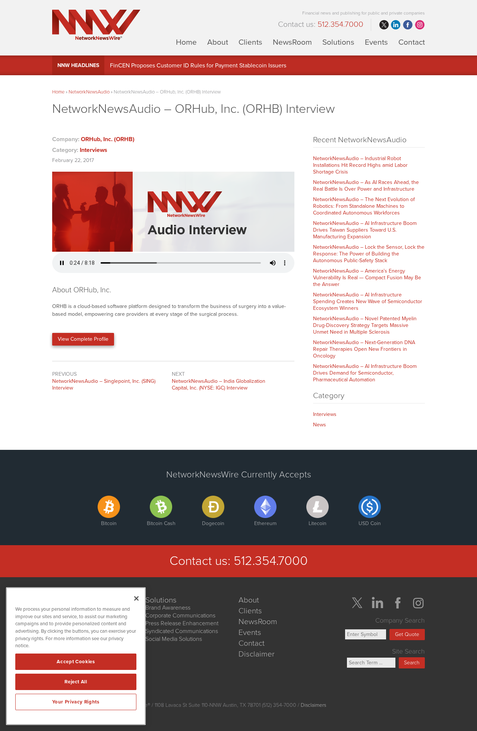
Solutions (338, 42)
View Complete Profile (83, 339)
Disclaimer (256, 654)
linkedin (396, 25)
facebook (408, 25)
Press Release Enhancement (181, 623)
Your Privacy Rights (75, 702)
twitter (384, 25)
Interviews (93, 150)
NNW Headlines (78, 65)
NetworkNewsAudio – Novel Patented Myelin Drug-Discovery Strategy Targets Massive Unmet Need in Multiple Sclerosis (365, 325)
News (319, 425)
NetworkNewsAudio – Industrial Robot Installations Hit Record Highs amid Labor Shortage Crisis (360, 165)
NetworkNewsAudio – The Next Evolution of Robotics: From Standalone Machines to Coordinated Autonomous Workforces (364, 206)
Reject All (75, 682)
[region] (76, 656)
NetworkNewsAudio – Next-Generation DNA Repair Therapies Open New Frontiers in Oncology (364, 349)
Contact (411, 42)
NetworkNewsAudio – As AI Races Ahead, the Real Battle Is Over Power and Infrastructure (366, 185)
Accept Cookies (76, 662)
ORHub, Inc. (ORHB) (108, 139)
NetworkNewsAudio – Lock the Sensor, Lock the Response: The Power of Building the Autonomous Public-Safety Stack (368, 254)
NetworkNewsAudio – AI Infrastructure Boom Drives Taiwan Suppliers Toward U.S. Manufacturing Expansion (365, 230)
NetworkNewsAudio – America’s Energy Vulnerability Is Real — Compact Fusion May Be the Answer (367, 277)
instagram (419, 25)
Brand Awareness (167, 607)
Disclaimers (313, 705)
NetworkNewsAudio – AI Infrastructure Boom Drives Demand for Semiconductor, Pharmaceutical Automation (365, 373)
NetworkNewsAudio (89, 92)
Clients (250, 42)
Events (376, 42)
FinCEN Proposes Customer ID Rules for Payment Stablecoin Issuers (198, 65)
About (217, 42)
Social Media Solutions (173, 639)
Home (186, 42)
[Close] (136, 598)
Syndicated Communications (181, 631)
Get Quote (407, 634)
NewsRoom (292, 42)
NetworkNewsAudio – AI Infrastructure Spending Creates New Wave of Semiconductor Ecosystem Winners (367, 301)
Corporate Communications (180, 615)
